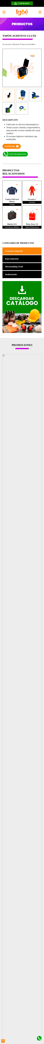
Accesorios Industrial (14, 251)
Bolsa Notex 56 (32, 224)
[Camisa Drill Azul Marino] (12, 190)
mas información (18, 154)
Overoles (32, 202)
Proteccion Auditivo (27, 44)
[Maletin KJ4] (12, 215)
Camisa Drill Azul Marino (12, 200)
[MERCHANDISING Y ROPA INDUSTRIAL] (22, 12)
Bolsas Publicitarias (32, 227)
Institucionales (11, 274)
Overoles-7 (32, 199)
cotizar (10, 146)
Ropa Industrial (11, 259)
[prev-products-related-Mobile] (19, 234)
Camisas (12, 204)
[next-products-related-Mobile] (24, 234)
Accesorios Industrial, (11, 44)
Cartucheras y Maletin (12, 227)
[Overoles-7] (32, 190)
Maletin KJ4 (12, 224)
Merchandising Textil (14, 267)
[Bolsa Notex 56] (32, 215)
